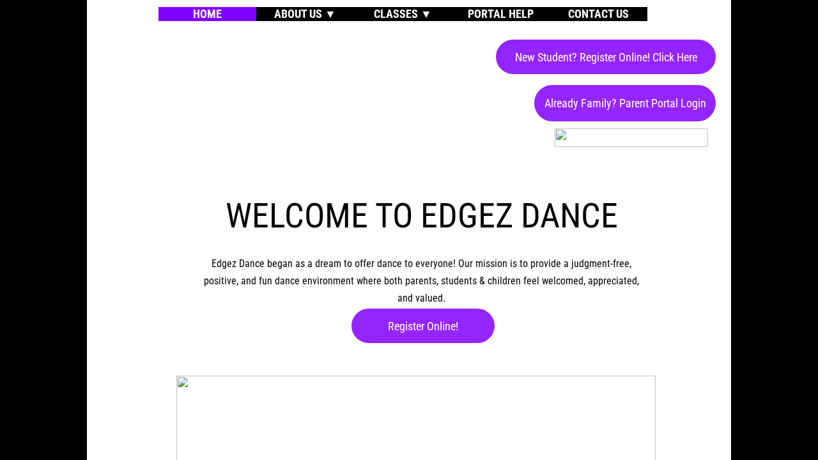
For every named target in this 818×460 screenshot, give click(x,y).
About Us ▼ (305, 13)
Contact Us (598, 13)
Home (207, 13)
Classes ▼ (403, 13)
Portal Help (501, 13)
